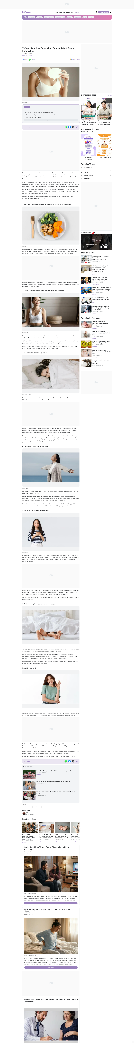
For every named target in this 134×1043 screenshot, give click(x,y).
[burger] (111, 12)
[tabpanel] (51, 116)
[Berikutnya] (80, 900)
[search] (96, 12)
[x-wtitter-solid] (73, 127)
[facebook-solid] (69, 127)
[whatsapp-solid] (66, 127)
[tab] (27, 107)
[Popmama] (27, 12)
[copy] (77, 127)
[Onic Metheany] (24, 813)
